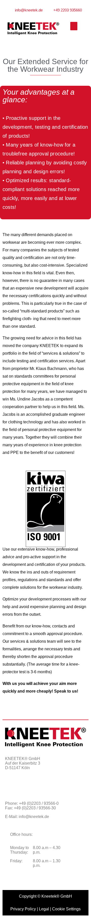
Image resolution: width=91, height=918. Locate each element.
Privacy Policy (23, 909)
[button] (74, 26)
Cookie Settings (66, 909)
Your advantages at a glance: (39, 96)
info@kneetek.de (34, 816)
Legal (44, 909)
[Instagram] (24, 785)
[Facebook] (11, 785)
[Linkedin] (36, 785)
